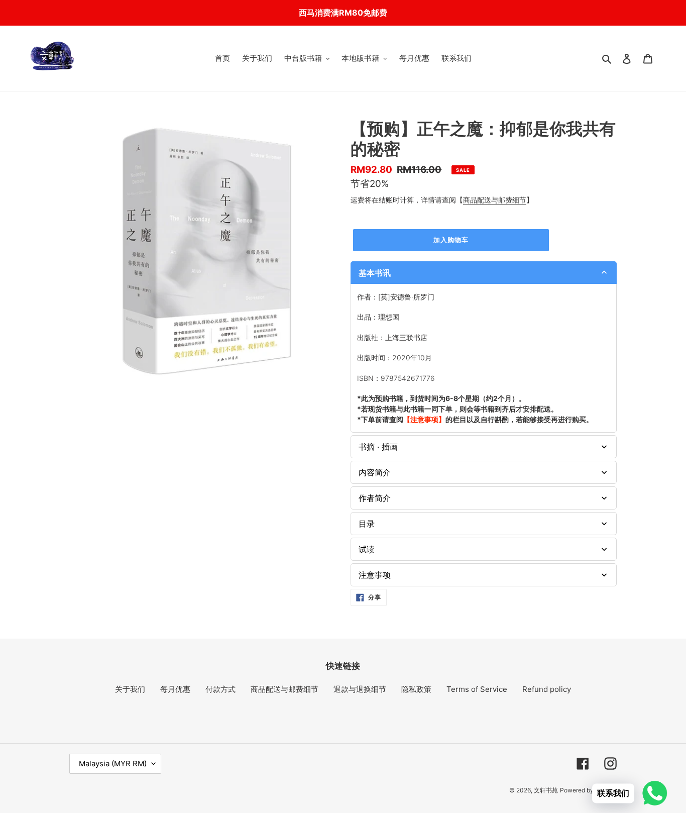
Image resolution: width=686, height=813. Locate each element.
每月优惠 (175, 689)
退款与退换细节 (359, 689)
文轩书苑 (546, 790)
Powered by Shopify (588, 790)
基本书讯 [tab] (375, 273)
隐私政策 (416, 689)
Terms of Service (476, 689)
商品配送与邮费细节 (494, 199)
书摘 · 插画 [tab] (378, 447)
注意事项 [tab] (375, 575)
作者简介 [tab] (375, 498)
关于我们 (130, 689)
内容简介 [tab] (375, 472)
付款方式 (220, 689)
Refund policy (546, 689)
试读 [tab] (367, 549)
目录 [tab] (367, 524)
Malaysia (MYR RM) (113, 763)
